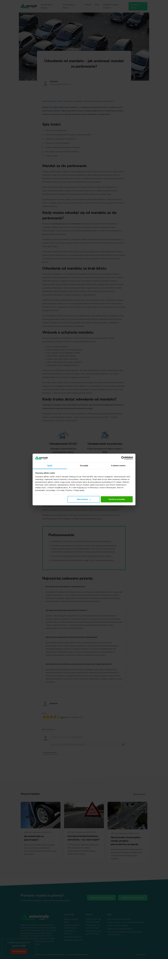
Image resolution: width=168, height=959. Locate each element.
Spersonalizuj (82, 499)
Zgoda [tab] (49, 466)
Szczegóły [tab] (84, 466)
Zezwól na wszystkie (116, 499)
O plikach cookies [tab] (118, 466)
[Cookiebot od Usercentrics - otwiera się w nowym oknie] (123, 458)
